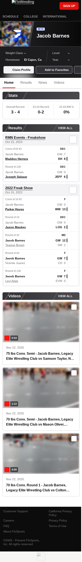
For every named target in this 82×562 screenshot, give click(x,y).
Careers (8, 520)
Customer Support (15, 511)
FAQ (6, 526)
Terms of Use (57, 526)
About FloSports (14, 531)
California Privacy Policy (60, 513)
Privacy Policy (58, 520)
